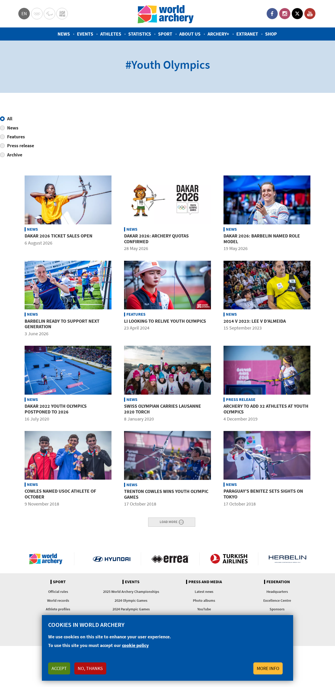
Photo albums (204, 600)
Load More (168, 521)
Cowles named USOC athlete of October (60, 494)
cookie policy (135, 645)
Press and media (205, 582)
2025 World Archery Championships (131, 591)
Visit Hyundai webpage (111, 558)
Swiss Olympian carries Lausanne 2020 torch (162, 409)
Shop (271, 34)
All (9, 119)
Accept (59, 668)
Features (16, 137)
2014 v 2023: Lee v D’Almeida (255, 321)
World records (58, 600)
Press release (20, 146)
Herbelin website (287, 558)
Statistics (139, 34)
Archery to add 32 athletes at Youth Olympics (266, 409)
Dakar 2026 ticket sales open (58, 236)
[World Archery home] (47, 558)
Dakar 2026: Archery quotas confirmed (156, 239)
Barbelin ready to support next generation (62, 324)
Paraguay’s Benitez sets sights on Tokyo (263, 494)
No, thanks (90, 668)
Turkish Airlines (229, 558)
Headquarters (277, 591)
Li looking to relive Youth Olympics (165, 321)
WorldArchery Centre (62, 13)
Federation (278, 582)
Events (85, 34)
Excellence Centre (277, 600)
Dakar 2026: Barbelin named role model (262, 239)
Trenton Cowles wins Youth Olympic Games (166, 494)
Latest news (204, 591)
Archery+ (218, 34)
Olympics (37, 13)
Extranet (247, 34)
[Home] (166, 13)
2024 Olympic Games (131, 600)
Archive (14, 155)
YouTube (310, 13)
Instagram (285, 13)
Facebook (272, 13)
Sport (165, 34)
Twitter (297, 13)
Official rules (58, 591)
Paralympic (49, 13)
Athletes (110, 34)
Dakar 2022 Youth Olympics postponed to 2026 (56, 409)
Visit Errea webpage (170, 558)
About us (189, 34)
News (64, 34)
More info (268, 668)
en (24, 13)
